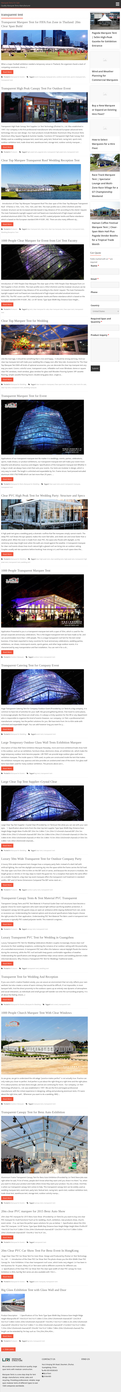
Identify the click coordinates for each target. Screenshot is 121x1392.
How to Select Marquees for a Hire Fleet (103, 144)
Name (95, 265)
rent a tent (54, 1004)
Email (95, 279)
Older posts (9, 1349)
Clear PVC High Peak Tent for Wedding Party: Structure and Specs (43, 495)
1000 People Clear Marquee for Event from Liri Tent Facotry (39, 240)
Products (14, 152)
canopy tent (31, 929)
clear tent (44, 229)
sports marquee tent (78, 77)
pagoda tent (42, 152)
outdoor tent (38, 657)
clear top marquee (54, 229)
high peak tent (32, 152)
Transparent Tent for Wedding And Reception (29, 976)
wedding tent (25, 562)
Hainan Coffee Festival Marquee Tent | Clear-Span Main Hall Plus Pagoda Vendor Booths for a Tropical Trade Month (105, 233)
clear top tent (66, 229)
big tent (29, 309)
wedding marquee (30, 387)
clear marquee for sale (41, 309)
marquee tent (51, 77)
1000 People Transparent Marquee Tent (25, 570)
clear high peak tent (43, 559)
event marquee (40, 77)
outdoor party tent (33, 890)
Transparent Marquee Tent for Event (24, 396)
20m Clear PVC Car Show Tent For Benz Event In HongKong (40, 1250)
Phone (94, 292)
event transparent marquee (70, 484)
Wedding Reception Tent (9, 232)
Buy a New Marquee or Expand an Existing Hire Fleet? (104, 110)
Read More (7, 72)
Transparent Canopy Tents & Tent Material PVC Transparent (39, 898)
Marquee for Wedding (18, 384)
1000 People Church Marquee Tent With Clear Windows (36, 1012)
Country (95, 305)
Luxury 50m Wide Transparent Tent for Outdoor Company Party (41, 858)
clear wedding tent (57, 559)
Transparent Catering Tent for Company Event (30, 665)
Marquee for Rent (17, 484)
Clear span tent (68, 309)
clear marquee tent (33, 229)
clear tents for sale (79, 384)
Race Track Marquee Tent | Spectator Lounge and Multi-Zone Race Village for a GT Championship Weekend (105, 185)
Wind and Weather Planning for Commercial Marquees (105, 75)
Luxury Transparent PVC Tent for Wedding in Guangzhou (37, 937)
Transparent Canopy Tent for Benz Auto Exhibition (33, 1112)
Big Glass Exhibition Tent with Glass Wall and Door (33, 1290)
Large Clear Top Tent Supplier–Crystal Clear (29, 781)
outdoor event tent (63, 77)
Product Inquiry (100, 335)
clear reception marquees (45, 384)
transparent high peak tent (56, 152)
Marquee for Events (18, 77)
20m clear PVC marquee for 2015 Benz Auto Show (33, 1211)
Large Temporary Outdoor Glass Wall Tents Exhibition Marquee (41, 742)
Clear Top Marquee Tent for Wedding (24, 320)
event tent (39, 734)
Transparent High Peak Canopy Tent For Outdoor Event (36, 88)
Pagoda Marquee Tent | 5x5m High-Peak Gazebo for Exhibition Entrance (104, 39)
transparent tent (7, 80)
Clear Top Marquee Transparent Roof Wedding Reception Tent (40, 160)
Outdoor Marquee (17, 657)
